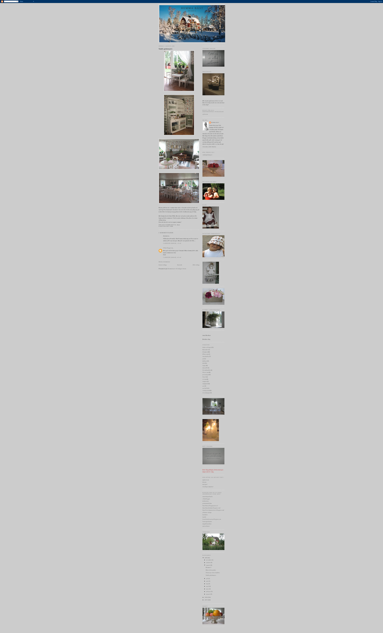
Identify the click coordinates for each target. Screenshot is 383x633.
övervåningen (206, 393)
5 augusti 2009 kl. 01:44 (172, 257)
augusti (208, 565)
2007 (206, 600)
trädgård (204, 384)
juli (207, 578)
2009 (206, 558)
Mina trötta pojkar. (211, 570)
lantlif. (204, 517)
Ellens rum (205, 354)
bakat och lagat (206, 347)
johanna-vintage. (207, 512)
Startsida (179, 265)
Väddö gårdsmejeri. (211, 575)
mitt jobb (169, 226)
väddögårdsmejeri (207, 155)
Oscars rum (205, 372)
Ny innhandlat (206, 370)
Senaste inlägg (163, 265)
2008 (206, 597)
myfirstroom (205, 480)
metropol (204, 484)
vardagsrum (205, 390)
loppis (204, 365)
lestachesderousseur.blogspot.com (211, 519)
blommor (204, 352)
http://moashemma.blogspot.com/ (211, 508)
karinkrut (205, 515)
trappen (204, 381)
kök (203, 363)
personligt (205, 374)
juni (207, 581)
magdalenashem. (207, 524)
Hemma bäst (192, 8)
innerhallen (205, 356)
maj (207, 584)
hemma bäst (215, 122)
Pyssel (204, 377)
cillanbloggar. (206, 499)
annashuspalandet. (207, 496)
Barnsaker (205, 350)
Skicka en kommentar (164, 262)
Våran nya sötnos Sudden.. (213, 572)
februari (208, 591)
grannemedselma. (207, 503)
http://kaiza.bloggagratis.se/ (210, 505)
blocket (204, 482)
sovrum (204, 379)
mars (207, 589)
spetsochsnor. (206, 526)
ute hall (204, 388)
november (209, 560)
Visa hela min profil (209, 146)
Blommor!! (208, 567)
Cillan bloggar (167, 248)
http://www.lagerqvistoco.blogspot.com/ (213, 510)
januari (208, 594)
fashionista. (205, 501)
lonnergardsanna (207, 521)
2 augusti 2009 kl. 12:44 (172, 243)
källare (204, 361)
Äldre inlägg (196, 265)
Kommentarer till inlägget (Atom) (177, 269)
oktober (208, 562)
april (207, 586)
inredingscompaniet (207, 487)
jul (203, 359)
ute (203, 386)
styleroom (205, 114)
